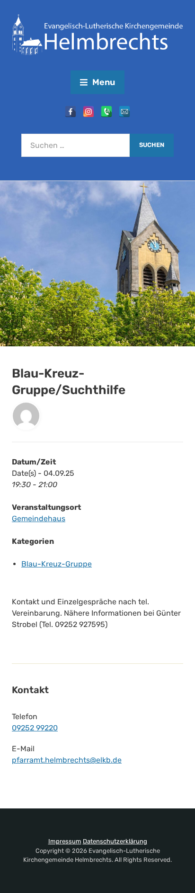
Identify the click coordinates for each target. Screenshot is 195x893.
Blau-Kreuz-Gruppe (56, 563)
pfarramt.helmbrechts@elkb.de (67, 760)
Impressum (64, 841)
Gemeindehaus (38, 518)
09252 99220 (35, 727)
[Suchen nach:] (75, 145)
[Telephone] (106, 111)
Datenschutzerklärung (115, 841)
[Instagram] (88, 111)
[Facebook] (70, 111)
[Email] (124, 111)
